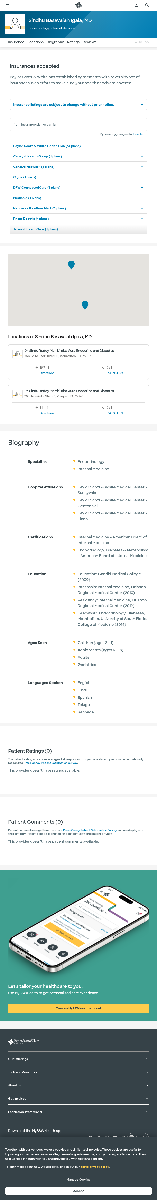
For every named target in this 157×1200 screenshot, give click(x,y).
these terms (139, 134)
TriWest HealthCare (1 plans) (35, 229)
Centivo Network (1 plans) (33, 167)
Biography (55, 42)
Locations (36, 42)
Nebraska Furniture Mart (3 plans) (39, 208)
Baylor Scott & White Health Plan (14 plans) (47, 146)
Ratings (73, 42)
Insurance (16, 42)
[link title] (78, 5)
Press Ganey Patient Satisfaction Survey (50, 763)
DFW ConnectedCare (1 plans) (37, 187)
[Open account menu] (136, 5)
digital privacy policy (95, 1167)
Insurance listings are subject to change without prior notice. (63, 105)
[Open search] (147, 5)
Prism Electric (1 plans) (31, 219)
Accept (78, 1191)
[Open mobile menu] (7, 5)
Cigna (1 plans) (24, 177)
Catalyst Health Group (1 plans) (37, 156)
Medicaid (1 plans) (27, 198)
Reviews (89, 42)
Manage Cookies (78, 1179)
